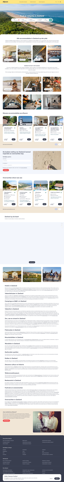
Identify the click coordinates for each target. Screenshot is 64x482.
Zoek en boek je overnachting (12, 405)
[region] (32, 243)
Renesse (13, 304)
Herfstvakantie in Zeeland (46, 463)
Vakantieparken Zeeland (27, 443)
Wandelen (45, 321)
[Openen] (62, 223)
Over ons (43, 471)
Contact (43, 473)
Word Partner (6, 420)
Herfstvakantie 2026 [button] (28, 89)
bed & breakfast (20, 401)
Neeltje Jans (40, 376)
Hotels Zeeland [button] (22, 59)
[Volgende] (59, 144)
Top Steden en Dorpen (7, 447)
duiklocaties (42, 360)
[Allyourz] (5, 2)
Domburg (6, 296)
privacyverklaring (24, 167)
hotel (9, 401)
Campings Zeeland (6, 442)
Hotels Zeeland (5, 443)
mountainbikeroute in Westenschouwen (31, 339)
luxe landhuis (32, 306)
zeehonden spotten (25, 354)
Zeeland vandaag (26, 460)
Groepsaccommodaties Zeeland (47, 442)
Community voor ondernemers (28, 473)
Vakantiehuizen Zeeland (27, 442)
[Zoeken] (56, 2)
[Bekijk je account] (58, 2)
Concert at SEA (34, 389)
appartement (21, 295)
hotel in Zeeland (16, 287)
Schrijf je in (6, 170)
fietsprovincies (22, 332)
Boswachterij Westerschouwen (21, 314)
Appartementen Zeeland (46, 440)
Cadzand (6, 334)
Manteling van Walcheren (10, 314)
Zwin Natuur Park (54, 333)
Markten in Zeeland (26, 463)
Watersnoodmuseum (38, 375)
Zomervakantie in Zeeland (46, 462)
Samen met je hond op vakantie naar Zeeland (28, 290)
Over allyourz (5, 468)
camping (6, 304)
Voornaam (4, 158)
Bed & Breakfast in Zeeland (19, 305)
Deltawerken (43, 333)
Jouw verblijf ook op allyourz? (8, 471)
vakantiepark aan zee (51, 297)
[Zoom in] (62, 226)
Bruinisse (33, 383)
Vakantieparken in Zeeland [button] (54, 59)
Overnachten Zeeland (7, 438)
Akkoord (57, 478)
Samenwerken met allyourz (7, 470)
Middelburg (24, 296)
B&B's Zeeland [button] (37, 59)
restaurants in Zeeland (43, 382)
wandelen (30, 345)
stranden (22, 320)
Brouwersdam (36, 325)
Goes (43, 451)
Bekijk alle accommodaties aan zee (9, 209)
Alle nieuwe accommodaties (7, 144)
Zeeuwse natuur (55, 315)
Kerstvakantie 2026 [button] (48, 89)
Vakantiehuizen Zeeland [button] (9, 59)
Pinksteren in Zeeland (46, 460)
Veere (23, 367)
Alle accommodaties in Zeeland (8, 440)
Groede (6, 402)
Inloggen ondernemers (26, 471)
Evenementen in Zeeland (27, 462)
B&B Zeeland (25, 440)
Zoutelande (36, 304)
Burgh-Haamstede (45, 452)
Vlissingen (24, 454)
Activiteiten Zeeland (6, 462)
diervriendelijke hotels (48, 290)
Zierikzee (6, 368)
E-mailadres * (5, 163)
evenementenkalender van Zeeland (11, 396)
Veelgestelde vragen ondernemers (28, 470)
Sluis (3, 452)
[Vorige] (56, 144)
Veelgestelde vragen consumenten (9, 473)
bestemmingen (44, 315)
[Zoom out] (62, 227)
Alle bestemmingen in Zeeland (47, 454)
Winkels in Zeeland (6, 463)
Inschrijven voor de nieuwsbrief (47, 470)
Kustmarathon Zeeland (47, 346)
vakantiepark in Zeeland (23, 402)
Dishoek (9, 402)
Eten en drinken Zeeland (7, 460)
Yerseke (29, 383)
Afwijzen (51, 478)
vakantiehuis (16, 295)
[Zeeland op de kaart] (60, 2)
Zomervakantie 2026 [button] (8, 89)
